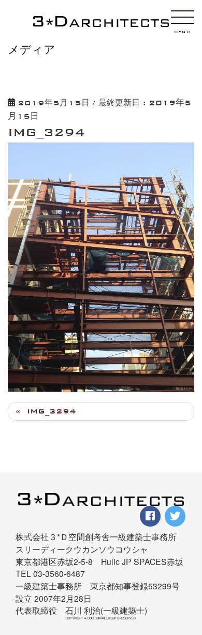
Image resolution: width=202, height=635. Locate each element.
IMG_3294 (51, 411)
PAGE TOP (188, 573)
